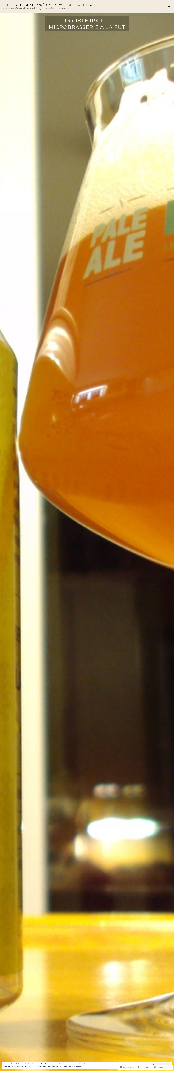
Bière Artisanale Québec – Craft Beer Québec (47, 5)
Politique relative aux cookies (71, 1066)
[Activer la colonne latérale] (169, 6)
